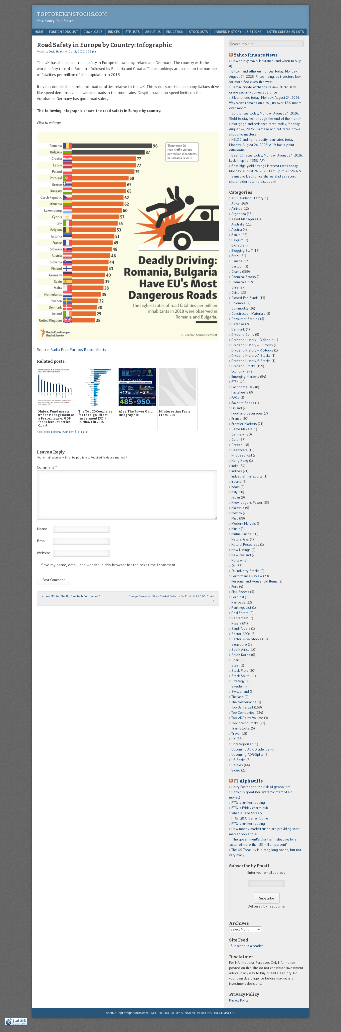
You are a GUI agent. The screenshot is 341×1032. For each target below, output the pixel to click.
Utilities (237, 765)
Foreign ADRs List (63, 32)
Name (42, 528)
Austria (236, 229)
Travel (235, 733)
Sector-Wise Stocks (246, 639)
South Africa (240, 649)
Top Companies (243, 712)
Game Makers (241, 429)
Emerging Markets (245, 376)
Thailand (237, 696)
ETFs (234, 382)
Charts (236, 271)
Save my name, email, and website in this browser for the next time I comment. (108, 564)
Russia (236, 623)
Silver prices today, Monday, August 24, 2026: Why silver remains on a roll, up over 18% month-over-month (266, 102)
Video (235, 770)
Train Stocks (240, 728)
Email (41, 540)
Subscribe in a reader (247, 946)
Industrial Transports (247, 476)
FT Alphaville (248, 781)
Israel (235, 486)
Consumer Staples (245, 318)
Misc (234, 518)
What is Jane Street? (246, 813)
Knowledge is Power (246, 502)
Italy (234, 492)
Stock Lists (198, 32)
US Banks (238, 760)
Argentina (238, 214)
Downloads (93, 32)
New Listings (241, 550)
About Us (153, 32)
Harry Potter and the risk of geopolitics (261, 786)
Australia (237, 224)
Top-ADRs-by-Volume (247, 718)
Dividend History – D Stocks (252, 340)
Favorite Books (242, 402)
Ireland (236, 481)
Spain (235, 660)
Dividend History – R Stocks (252, 350)
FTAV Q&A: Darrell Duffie (249, 818)
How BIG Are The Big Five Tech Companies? (71, 596)
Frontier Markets (244, 424)
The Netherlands (243, 702)
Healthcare (239, 450)
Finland (236, 408)
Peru (234, 586)
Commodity (239, 308)
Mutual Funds (241, 534)
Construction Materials (248, 313)
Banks (235, 234)
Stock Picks (239, 670)
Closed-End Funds (245, 298)
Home (39, 32)
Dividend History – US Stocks (237, 32)
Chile (235, 287)
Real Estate (240, 612)
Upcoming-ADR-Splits (247, 754)
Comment (68, 432)
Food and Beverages (247, 413)
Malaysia (237, 508)
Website (43, 552)
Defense (237, 324)
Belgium (237, 240)
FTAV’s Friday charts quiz (249, 808)
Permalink (82, 432)
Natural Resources (245, 544)
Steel (235, 665)
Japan (235, 497)
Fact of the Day (242, 387)
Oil (233, 565)
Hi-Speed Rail (241, 455)
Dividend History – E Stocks (252, 345)
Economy (56, 432)
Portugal (237, 597)
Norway (237, 560)
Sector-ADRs (241, 634)
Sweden (237, 686)
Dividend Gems (242, 334)
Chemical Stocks (243, 276)
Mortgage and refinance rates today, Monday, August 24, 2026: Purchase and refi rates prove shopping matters (264, 129)
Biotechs (237, 245)
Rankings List (241, 607)
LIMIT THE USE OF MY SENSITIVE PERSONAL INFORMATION (192, 1013)
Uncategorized (242, 744)
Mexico (236, 513)
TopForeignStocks (245, 723)
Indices (114, 32)
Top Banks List (242, 707)
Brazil (235, 256)
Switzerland (240, 691)
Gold (234, 439)
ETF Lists (132, 32)
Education (174, 32)
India (234, 466)
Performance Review (246, 576)
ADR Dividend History (247, 198)
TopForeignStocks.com (72, 14)
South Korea (240, 654)
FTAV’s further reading (248, 802)
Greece (236, 444)
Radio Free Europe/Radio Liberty (78, 349)
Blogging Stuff (242, 250)
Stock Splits (240, 676)
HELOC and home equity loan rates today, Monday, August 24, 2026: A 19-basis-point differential (261, 144)
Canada (236, 261)
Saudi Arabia (240, 628)
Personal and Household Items (254, 581)
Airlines (236, 208)
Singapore (239, 644)
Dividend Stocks (243, 366)
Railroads (238, 602)
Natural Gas (240, 539)
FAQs (235, 397)
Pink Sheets (240, 592)
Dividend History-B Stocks (251, 360)
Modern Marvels (243, 523)
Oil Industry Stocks (245, 570)
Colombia (238, 303)
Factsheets (239, 392)
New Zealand (241, 555)
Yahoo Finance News (255, 55)
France (236, 418)
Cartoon (237, 266)
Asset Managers (243, 219)
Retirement (239, 618)
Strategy (237, 681)
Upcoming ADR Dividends (250, 749)
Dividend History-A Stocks (251, 355)
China (235, 292)
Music (235, 528)
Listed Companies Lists (285, 32)
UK (233, 738)
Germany (238, 434)
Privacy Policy (238, 1000)
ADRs (235, 203)
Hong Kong (239, 460)
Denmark (238, 329)
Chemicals (238, 282)
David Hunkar (57, 51)
